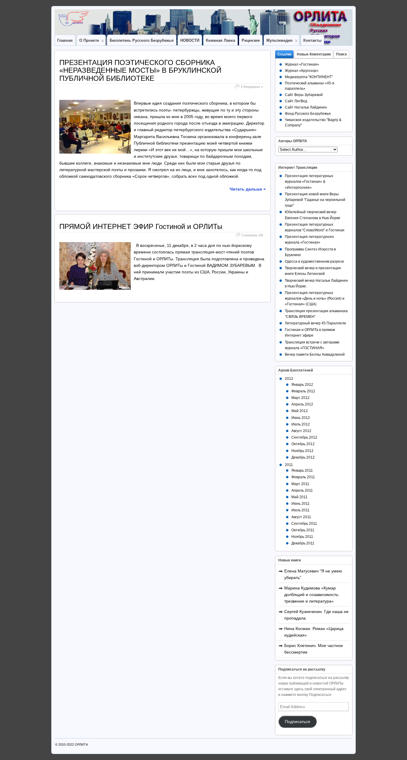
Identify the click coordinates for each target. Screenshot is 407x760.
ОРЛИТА (81, 744)
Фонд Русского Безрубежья (308, 114)
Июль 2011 (300, 510)
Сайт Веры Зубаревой (304, 95)
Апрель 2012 (302, 404)
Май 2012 (299, 411)
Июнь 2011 (300, 503)
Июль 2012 (300, 424)
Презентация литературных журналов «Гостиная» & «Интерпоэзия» (309, 181)
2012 (289, 379)
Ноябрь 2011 (302, 537)
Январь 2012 (302, 385)
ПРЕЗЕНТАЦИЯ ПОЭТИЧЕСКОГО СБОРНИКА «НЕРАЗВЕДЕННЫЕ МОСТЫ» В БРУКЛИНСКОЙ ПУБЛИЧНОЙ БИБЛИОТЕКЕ (140, 70)
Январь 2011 (302, 470)
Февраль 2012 (303, 391)
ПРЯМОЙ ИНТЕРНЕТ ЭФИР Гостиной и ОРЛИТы (140, 226)
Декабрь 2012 (303, 457)
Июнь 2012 (300, 418)
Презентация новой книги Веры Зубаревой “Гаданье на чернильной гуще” (315, 200)
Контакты (312, 40)
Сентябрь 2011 (304, 523)
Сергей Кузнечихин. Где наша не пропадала (316, 614)
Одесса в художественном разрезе (314, 261)
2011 (289, 465)
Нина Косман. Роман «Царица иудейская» (314, 631)
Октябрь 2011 (302, 530)
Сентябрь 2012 (304, 437)
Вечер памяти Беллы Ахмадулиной (315, 354)
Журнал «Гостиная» (302, 64)
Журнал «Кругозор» (302, 71)
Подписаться (297, 721)
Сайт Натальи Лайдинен (306, 107)
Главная (65, 40)
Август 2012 (301, 431)
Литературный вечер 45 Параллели (315, 323)
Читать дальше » (248, 189)
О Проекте (89, 40)
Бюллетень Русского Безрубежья (142, 40)
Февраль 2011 (303, 477)
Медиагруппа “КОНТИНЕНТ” (309, 77)
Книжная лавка (220, 40)
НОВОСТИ (189, 40)
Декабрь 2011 (302, 543)
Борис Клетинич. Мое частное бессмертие (313, 648)
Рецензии (251, 40)
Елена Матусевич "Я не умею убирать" (313, 574)
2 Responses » (252, 87)
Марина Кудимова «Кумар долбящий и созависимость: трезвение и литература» (311, 594)
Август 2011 (301, 517)
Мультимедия (279, 40)
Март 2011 (300, 484)
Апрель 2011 (302, 490)
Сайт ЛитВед (296, 101)
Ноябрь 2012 (302, 451)
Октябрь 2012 (303, 444)
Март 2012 (300, 398)
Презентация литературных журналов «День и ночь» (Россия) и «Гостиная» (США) (314, 298)
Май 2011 (299, 497)
